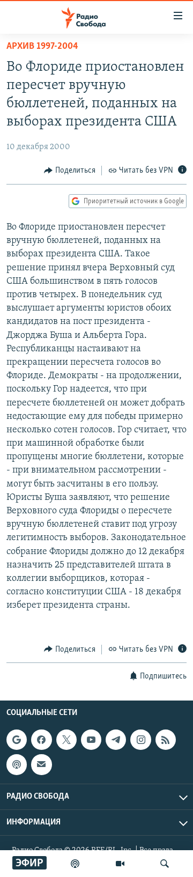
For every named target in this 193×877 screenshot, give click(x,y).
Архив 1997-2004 (42, 46)
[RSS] (165, 739)
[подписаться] (41, 765)
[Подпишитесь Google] (16, 739)
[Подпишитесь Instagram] (140, 739)
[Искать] (165, 863)
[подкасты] (75, 863)
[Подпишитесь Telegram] (116, 739)
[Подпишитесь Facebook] (41, 739)
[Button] (69, 171)
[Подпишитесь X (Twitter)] (66, 739)
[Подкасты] (16, 765)
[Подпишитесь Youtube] (91, 739)
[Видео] (120, 863)
